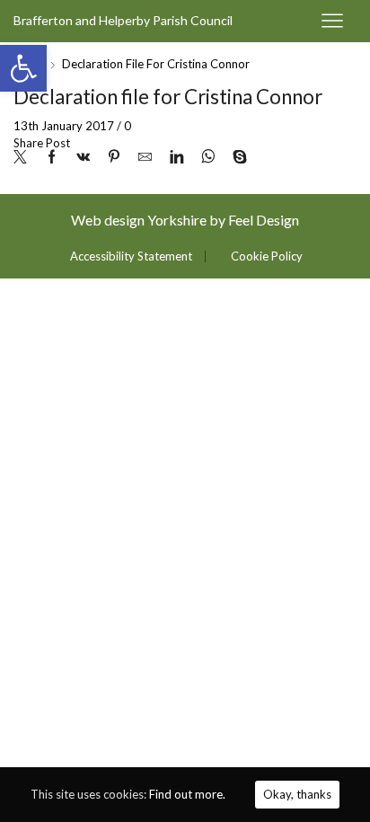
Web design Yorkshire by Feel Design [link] (185, 219)
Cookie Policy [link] (267, 256)
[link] (23, 68)
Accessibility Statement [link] (131, 256)
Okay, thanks (297, 794)
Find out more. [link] (187, 794)
